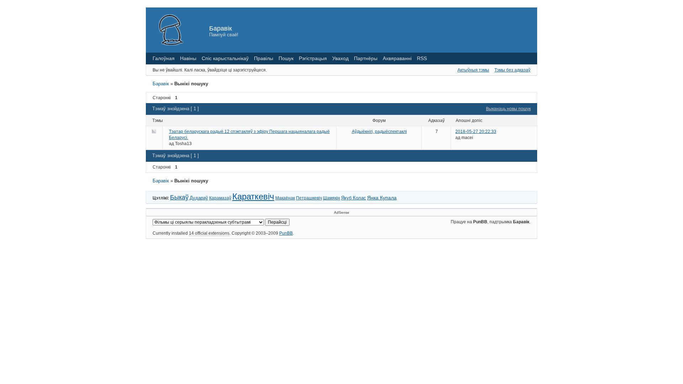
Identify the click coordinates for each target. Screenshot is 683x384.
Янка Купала (382, 198)
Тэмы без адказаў (512, 70)
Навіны (188, 58)
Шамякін (331, 198)
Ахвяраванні (397, 58)
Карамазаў (220, 198)
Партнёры (365, 58)
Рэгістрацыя (313, 58)
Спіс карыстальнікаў (225, 58)
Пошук (286, 58)
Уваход (340, 58)
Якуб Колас (353, 198)
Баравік (220, 28)
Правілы (263, 58)
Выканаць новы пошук (508, 108)
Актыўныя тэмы (473, 70)
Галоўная (164, 58)
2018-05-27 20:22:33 (475, 131)
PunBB (286, 233)
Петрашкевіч (309, 198)
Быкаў (179, 197)
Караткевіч (253, 196)
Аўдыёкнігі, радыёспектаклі (379, 131)
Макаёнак (285, 198)
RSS (422, 58)
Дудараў (199, 198)
